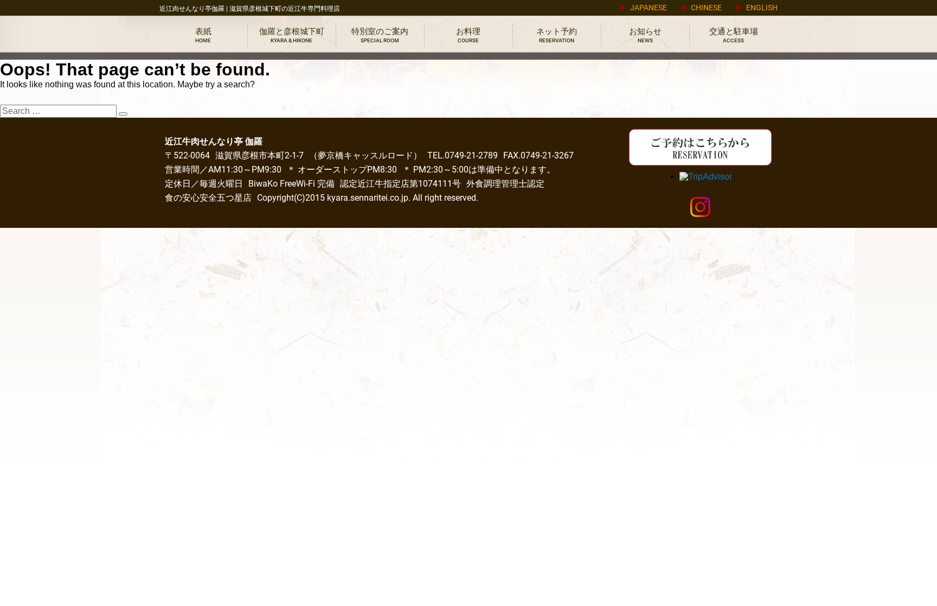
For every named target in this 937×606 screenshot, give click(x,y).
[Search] (123, 114)
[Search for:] (59, 111)
